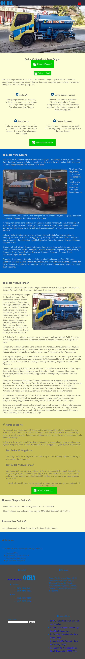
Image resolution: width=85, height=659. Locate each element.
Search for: (12, 619)
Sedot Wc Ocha (15, 579)
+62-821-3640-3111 (44, 142)
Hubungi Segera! (44, 64)
